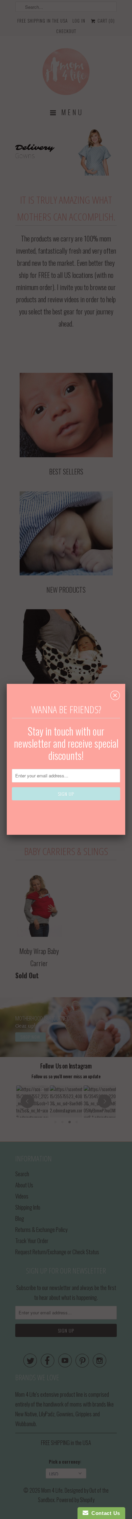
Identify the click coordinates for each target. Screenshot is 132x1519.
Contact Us (104, 1513)
